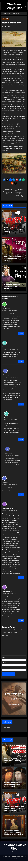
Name (4, 657)
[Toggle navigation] (2, 6)
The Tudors (7, 769)
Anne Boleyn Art (9, 817)
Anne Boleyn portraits (10, 819)
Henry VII (5, 104)
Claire (5, 375)
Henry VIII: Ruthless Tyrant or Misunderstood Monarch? (14, 258)
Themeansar (14, 859)
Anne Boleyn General (10, 745)
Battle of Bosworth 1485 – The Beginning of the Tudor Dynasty (14, 784)
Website (4, 668)
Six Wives (13, 211)
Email (4, 662)
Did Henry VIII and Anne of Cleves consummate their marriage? (13, 230)
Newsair (22, 856)
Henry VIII (5, 18)
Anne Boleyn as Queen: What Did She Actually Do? (13, 761)
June (12, 143)
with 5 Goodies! (14, 704)
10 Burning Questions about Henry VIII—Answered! (12, 286)
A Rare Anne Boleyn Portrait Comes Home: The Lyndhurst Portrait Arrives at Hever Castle (13, 833)
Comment (5, 635)
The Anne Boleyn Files (14, 6)
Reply (21, 333)
